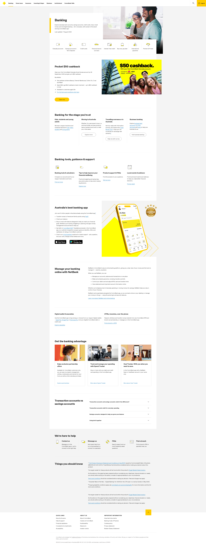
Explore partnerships (63, 383)
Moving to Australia (88, 119)
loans (139, 127)
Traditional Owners (76, 537)
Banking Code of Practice (111, 520)
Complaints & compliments (63, 526)
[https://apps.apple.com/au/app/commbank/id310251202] (61, 242)
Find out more (59, 182)
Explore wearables (60, 325)
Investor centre (84, 528)
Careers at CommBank (86, 520)
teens (71, 127)
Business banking (136, 119)
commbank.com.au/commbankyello (122, 485)
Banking (10, 3)
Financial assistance (61, 523)
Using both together (95, 420)
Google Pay (65, 320)
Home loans (19, 3)
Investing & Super (39, 3)
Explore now (82, 186)
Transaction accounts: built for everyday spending (104, 408)
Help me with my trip (113, 139)
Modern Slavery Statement (111, 528)
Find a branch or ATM (110, 323)
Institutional (58, 3)
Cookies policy (108, 523)
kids (68, 127)
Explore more (89, 134)
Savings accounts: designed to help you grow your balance (106, 414)
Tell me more (106, 180)
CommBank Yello (69, 3)
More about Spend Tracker (97, 383)
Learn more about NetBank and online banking (101, 298)
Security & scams (61, 518)
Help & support (60, 520)
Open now (62, 99)
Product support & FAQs (112, 173)
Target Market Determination (137, 470)
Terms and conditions (94, 478)
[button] (193, 3)
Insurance (28, 3)
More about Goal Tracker (131, 383)
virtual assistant (67, 234)
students (57, 129)
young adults (66, 129)
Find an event (131, 184)
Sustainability (84, 523)
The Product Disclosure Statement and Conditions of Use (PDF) (107, 463)
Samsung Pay (74, 320)
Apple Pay (58, 320)
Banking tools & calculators (65, 173)
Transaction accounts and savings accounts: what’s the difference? (109, 402)
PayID (86, 216)
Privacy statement (109, 526)
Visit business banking (138, 134)
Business (49, 3)
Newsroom (83, 526)
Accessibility (59, 528)
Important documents (110, 518)
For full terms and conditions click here (68, 92)
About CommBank (85, 518)
